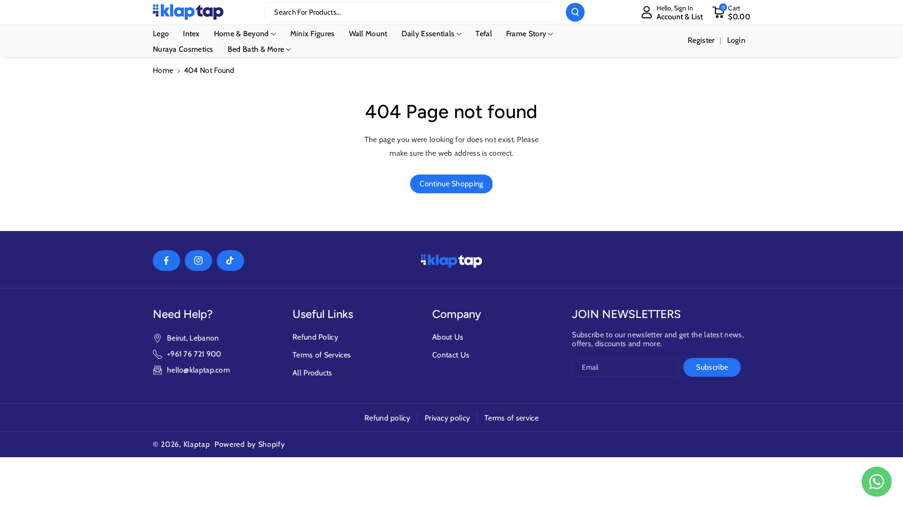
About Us (447, 337)
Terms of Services (322, 354)
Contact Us (450, 354)
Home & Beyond (241, 33)
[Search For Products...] (575, 12)
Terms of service (511, 417)
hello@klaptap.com (198, 369)
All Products (313, 372)
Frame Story (526, 33)
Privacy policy (447, 417)
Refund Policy (315, 337)
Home (163, 70)
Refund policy (387, 417)
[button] (731, 12)
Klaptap (196, 444)
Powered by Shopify (249, 444)
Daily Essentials (428, 33)
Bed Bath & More (256, 49)
